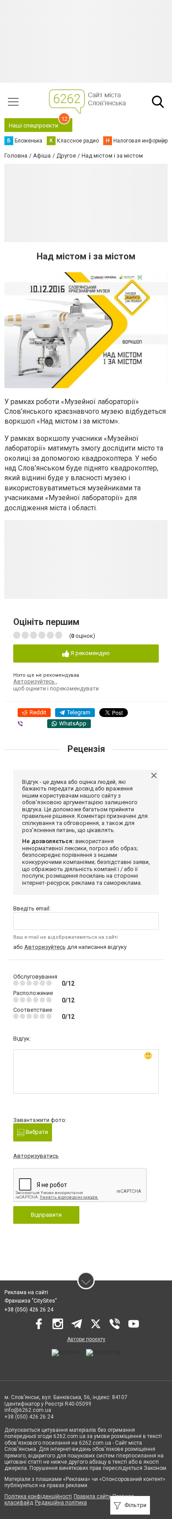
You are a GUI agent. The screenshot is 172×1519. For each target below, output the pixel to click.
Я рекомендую (89, 653)
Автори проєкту (86, 1339)
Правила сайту (92, 1496)
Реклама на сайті (26, 1292)
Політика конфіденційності (38, 1496)
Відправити (46, 1214)
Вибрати (36, 1132)
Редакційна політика (61, 1503)
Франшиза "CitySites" (30, 1301)
